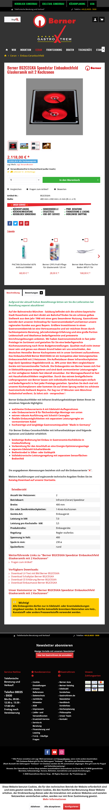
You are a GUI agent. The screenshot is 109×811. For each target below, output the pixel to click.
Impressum (38, 709)
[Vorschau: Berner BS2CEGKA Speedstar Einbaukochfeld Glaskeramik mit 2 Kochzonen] (13, 146)
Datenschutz (39, 695)
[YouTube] (54, 752)
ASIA (92, 4)
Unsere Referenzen (38, 690)
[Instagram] (61, 752)
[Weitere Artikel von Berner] (93, 68)
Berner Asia (65, 682)
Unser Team (65, 715)
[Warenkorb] (102, 19)
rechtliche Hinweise (37, 701)
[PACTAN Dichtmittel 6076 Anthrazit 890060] (24, 252)
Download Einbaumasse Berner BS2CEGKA (34, 582)
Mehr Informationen (54, 799)
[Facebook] (10, 223)
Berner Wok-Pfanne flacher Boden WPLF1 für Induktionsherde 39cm (85, 266)
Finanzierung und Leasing (41, 731)
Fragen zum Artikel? (38, 189)
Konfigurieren (71, 806)
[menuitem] (102, 19)
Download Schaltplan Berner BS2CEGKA (32, 576)
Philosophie (65, 712)
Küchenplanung (77, 4)
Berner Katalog (66, 685)
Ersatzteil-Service (41, 719)
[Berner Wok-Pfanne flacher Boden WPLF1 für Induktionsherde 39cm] (85, 252)
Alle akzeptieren (52, 806)
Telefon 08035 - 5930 (13, 693)
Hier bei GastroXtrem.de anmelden (54, 655)
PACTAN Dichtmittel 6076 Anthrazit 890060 (24, 266)
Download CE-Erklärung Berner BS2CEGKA (33, 579)
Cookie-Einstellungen (39, 684)
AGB (35, 705)
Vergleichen (16, 189)
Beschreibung (13, 292)
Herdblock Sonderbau (25, 4)
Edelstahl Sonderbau (53, 4)
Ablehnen (35, 806)
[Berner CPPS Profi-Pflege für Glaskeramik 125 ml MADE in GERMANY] (54, 252)
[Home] (6, 50)
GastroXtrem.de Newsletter (67, 697)
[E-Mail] (27, 223)
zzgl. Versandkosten (25, 164)
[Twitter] (15, 223)
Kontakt (63, 719)
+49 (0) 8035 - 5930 (88, 9)
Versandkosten (63, 759)
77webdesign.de (79, 774)
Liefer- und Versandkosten (40, 714)
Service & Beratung (37, 724)
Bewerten (61, 189)
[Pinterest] (21, 223)
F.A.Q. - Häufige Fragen (40, 738)
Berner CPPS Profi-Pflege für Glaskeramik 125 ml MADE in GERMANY (54, 266)
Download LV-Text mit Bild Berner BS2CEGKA (35, 573)
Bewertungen (33, 292)
